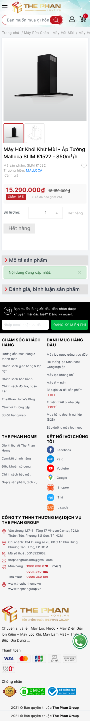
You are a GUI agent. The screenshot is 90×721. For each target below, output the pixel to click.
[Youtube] (50, 468)
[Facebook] (50, 450)
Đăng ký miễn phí (70, 325)
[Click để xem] (45, 79)
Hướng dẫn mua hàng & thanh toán (19, 356)
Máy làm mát (56, 383)
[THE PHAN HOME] (36, 7)
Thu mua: (15, 577)
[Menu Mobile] (5, 6)
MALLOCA (34, 170)
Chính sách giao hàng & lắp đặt (22, 368)
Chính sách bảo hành (17, 379)
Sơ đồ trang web (14, 415)
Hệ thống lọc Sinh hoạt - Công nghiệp (64, 364)
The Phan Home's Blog (18, 399)
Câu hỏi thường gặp (16, 407)
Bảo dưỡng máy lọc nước (65, 427)
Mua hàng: (16, 566)
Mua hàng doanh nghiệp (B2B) (64, 417)
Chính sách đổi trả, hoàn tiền (19, 388)
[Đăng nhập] (72, 18)
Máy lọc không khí (60, 375)
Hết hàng (19, 228)
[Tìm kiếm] (56, 20)
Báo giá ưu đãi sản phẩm (64, 392)
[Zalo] (50, 459)
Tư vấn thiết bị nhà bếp (63, 404)
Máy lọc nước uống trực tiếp (67, 354)
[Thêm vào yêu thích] (84, 166)
